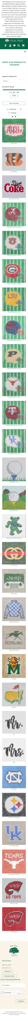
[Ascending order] (20, 109)
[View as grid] (12, 116)
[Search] (19, 45)
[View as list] (15, 116)
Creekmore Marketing (14, 1014)
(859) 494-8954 (6, 965)
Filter (14, 95)
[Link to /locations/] (5, 45)
